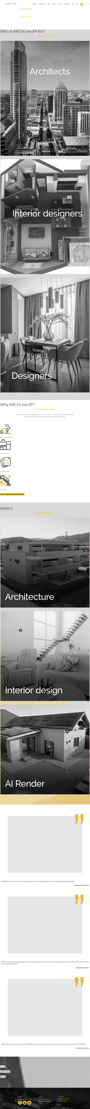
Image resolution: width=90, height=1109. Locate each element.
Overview (34, 4)
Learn (48, 4)
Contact (54, 4)
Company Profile (64, 1099)
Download (67, 4)
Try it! (2, 1066)
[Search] (81, 4)
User (73, 4)
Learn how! (5, 1071)
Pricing (60, 4)
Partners (61, 1096)
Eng (77, 4)
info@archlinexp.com (24, 1099)
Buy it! (3, 1076)
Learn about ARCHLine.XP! (12, 494)
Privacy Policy (63, 1101)
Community (42, 4)
